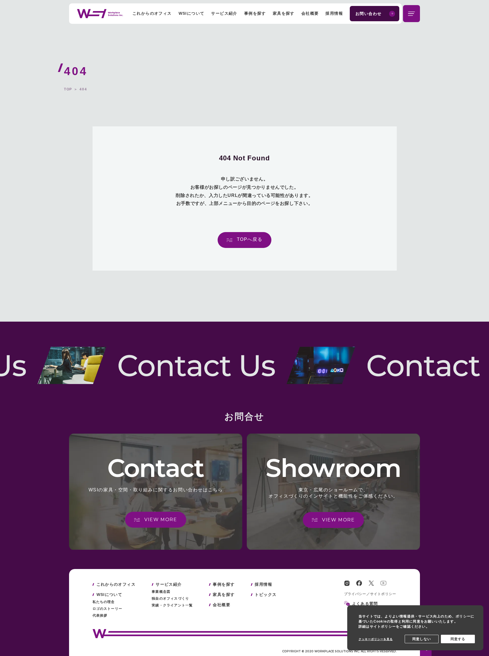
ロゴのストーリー (108, 609)
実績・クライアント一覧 (172, 605)
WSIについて (192, 13)
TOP (68, 89)
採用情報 (334, 13)
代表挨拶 (100, 615)
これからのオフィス (152, 13)
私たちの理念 (104, 602)
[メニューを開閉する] (411, 13)
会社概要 (310, 13)
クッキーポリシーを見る (376, 639)
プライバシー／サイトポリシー (370, 594)
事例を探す (255, 13)
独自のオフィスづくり (170, 598)
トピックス (265, 594)
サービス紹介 (224, 13)
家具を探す (284, 13)
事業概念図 (161, 592)
